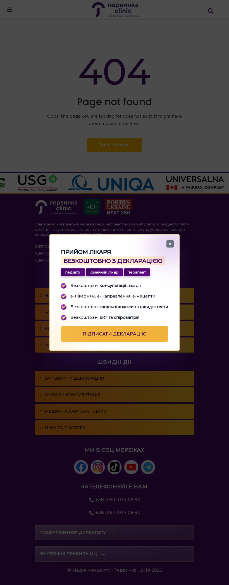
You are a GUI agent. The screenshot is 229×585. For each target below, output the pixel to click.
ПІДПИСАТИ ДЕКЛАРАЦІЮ (115, 334)
